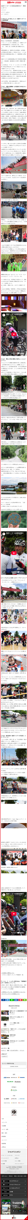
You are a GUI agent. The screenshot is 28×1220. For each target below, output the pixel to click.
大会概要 (4, 1125)
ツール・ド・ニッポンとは (6, 1155)
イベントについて (5, 1158)
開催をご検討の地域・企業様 (20, 1176)
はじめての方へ (14, 1050)
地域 (8, 1050)
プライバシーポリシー (19, 1163)
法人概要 (3, 1163)
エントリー (4, 1140)
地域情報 (4, 1143)
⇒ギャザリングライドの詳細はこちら (10, 993)
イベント (22, 1050)
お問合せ (4, 1147)
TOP (3, 1118)
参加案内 (4, 1136)
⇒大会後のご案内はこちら (7, 973)
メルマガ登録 (4, 1160)
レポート (8, 12)
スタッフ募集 (17, 1160)
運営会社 (11, 1176)
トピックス (4, 1122)
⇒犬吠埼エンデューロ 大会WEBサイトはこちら (13, 992)
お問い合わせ (4, 1176)
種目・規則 (4, 1133)
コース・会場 (5, 1129)
